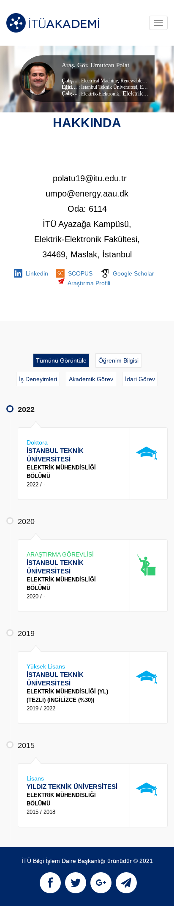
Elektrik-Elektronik (100, 94)
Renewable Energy (138, 81)
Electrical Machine (99, 81)
